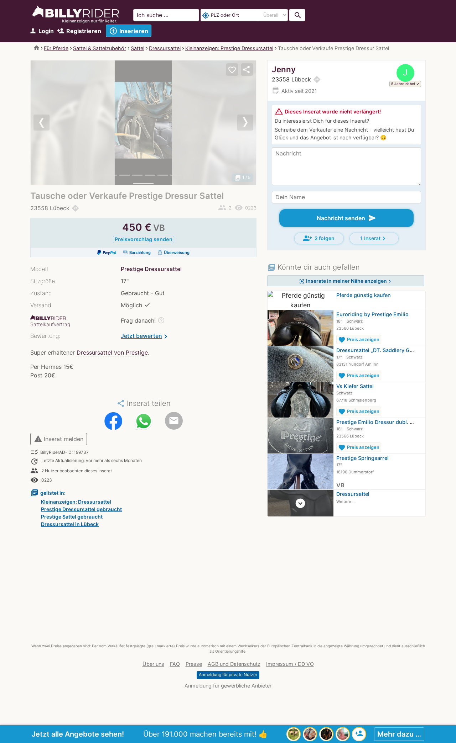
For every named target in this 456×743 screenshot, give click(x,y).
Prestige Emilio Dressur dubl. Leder (380, 422)
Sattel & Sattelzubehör (99, 48)
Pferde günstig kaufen (363, 295)
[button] (47, 122)
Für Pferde (56, 48)
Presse (194, 664)
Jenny (284, 69)
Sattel (137, 48)
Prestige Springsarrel (362, 458)
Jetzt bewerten (145, 336)
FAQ (175, 664)
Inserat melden (58, 439)
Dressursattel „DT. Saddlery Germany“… (385, 350)
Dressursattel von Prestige (112, 352)
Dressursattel (165, 48)
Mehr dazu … (399, 734)
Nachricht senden (347, 218)
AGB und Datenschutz (234, 664)
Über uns (153, 664)
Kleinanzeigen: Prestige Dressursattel (229, 48)
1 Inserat (374, 238)
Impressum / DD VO (290, 664)
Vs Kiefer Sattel (355, 386)
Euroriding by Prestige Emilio (372, 314)
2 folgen (319, 238)
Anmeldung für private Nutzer (228, 674)
